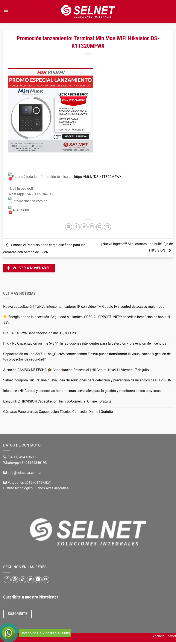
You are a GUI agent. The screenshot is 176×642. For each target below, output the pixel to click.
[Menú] (5, 11)
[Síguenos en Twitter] (30, 579)
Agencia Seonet (164, 636)
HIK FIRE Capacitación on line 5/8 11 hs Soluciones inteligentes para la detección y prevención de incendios (84, 343)
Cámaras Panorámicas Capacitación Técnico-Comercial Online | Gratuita (58, 412)
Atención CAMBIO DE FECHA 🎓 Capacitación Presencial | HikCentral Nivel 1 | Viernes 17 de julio (76, 370)
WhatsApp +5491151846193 (25, 463)
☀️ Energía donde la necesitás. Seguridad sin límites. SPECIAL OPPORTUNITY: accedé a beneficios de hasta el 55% (86, 320)
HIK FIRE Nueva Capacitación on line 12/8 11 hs (39, 333)
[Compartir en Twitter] (84, 226)
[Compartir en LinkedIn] (107, 226)
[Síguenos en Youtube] (45, 579)
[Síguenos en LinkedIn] (38, 579)
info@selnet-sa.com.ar (24, 473)
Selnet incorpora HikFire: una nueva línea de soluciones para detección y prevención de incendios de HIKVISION (87, 380)
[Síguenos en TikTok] (22, 579)
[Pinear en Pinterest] (99, 226)
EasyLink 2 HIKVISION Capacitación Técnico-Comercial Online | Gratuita (57, 401)
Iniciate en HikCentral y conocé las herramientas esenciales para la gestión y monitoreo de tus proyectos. (82, 391)
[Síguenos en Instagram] (14, 579)
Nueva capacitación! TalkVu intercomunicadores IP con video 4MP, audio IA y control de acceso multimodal (84, 307)
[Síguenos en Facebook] (7, 579)
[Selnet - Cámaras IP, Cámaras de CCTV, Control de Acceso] (88, 11)
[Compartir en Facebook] (76, 226)
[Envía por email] (92, 226)
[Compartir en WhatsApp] (68, 226)
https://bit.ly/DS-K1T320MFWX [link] (97, 177)
